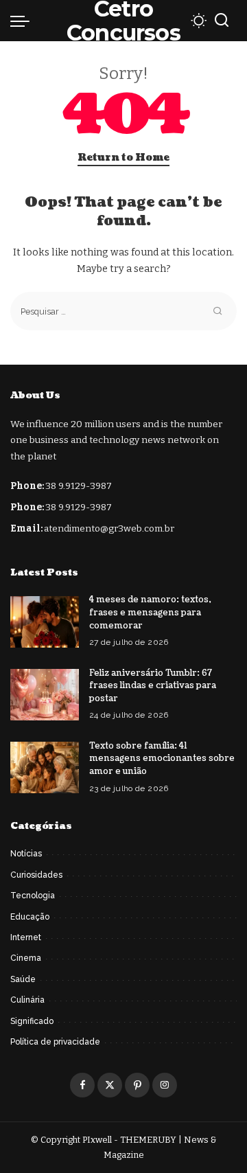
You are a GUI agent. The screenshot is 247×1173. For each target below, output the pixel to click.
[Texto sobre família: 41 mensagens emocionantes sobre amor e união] (44, 767)
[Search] (221, 20)
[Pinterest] (137, 1085)
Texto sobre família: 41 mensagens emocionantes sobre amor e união (162, 758)
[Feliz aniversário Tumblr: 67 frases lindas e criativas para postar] (44, 694)
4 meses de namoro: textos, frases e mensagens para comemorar (150, 612)
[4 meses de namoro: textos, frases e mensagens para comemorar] (44, 622)
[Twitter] (109, 1085)
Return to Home (123, 157)
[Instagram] (164, 1085)
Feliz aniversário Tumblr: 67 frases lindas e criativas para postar (152, 686)
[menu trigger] (23, 20)
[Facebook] (82, 1085)
